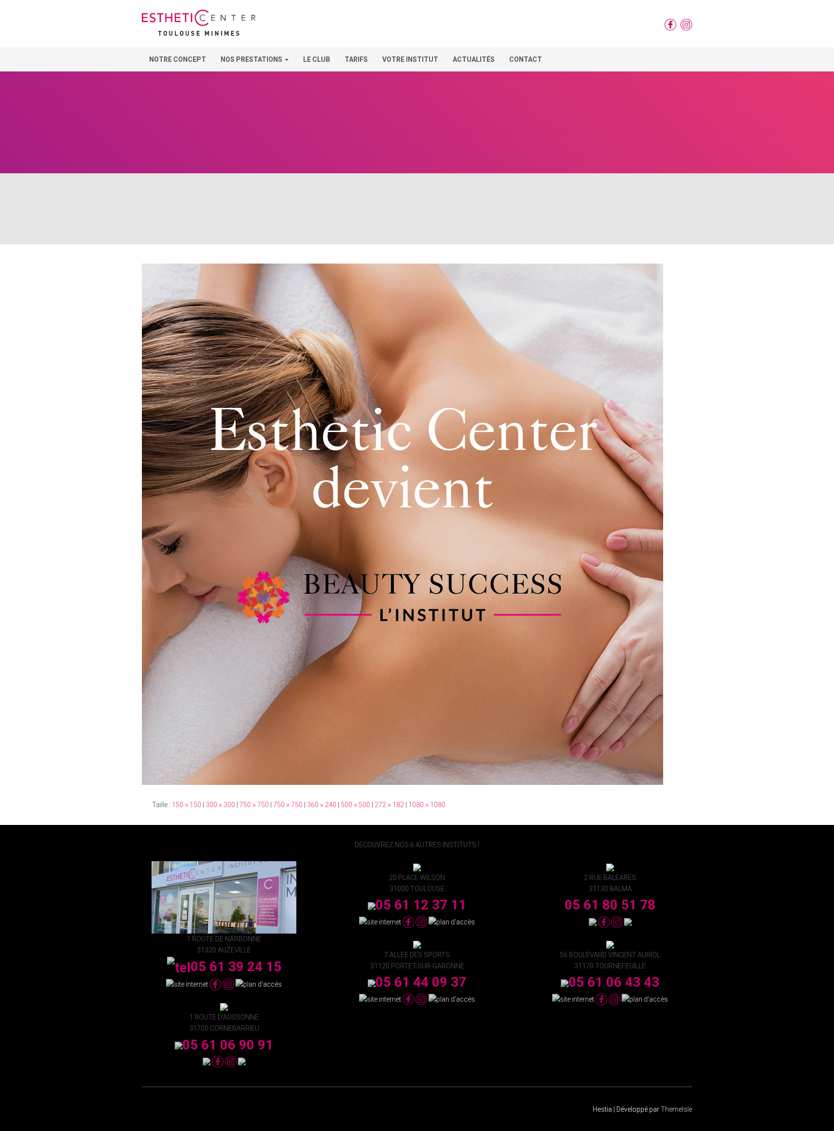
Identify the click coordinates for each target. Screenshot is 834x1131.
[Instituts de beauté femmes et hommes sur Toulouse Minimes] (199, 26)
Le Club (316, 59)
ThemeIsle (676, 1109)
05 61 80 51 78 (610, 905)
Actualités (474, 59)
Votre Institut (410, 59)
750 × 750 (254, 805)
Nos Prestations (252, 59)
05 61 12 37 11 (420, 905)
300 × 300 (220, 805)
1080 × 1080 (426, 805)
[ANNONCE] (402, 524)
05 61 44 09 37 (420, 982)
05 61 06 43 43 (614, 982)
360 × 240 (321, 805)
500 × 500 (355, 805)
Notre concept (177, 59)
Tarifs (356, 59)
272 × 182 (389, 805)
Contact (525, 59)
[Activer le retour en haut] (815, 1112)
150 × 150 (186, 805)
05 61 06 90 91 (227, 1045)
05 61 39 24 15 (236, 967)
